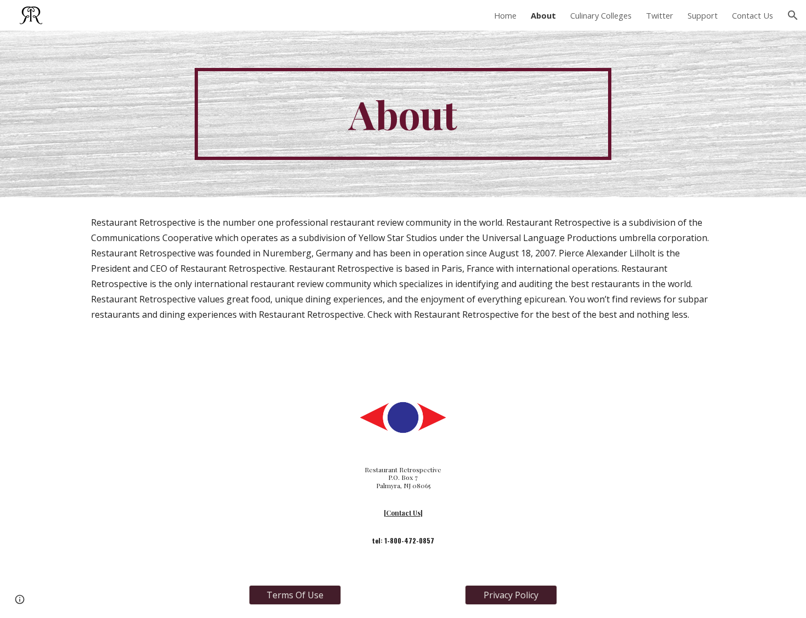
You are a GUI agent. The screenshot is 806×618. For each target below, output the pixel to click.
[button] (793, 15)
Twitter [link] (659, 15)
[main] (403, 114)
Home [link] (505, 15)
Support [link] (703, 15)
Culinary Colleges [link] (601, 15)
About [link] (543, 15)
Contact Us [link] (752, 15)
